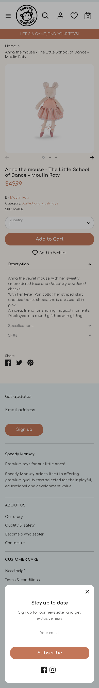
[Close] (87, 591)
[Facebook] (44, 670)
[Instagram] (53, 670)
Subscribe (50, 652)
